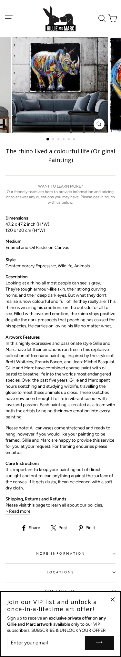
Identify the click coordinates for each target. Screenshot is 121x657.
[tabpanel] (60, 85)
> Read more (17, 511)
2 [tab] (53, 139)
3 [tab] (59, 139)
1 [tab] (48, 139)
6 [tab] (74, 139)
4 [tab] (64, 139)
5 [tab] (69, 139)
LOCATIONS (61, 572)
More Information (60, 553)
